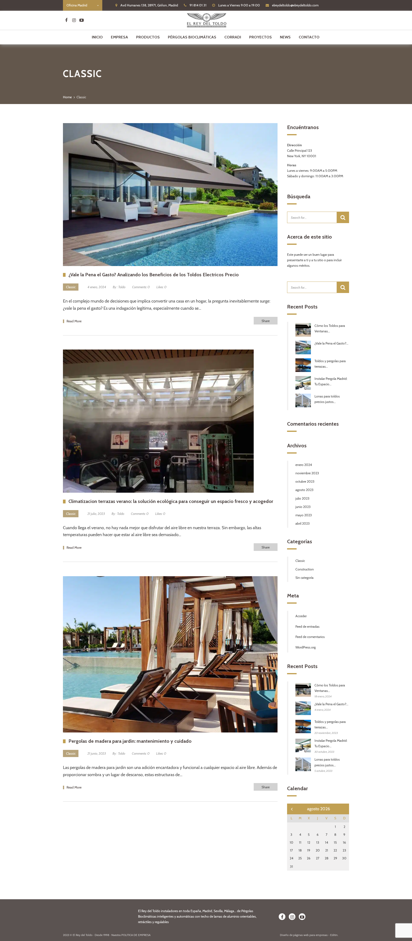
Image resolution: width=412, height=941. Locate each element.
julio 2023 (302, 498)
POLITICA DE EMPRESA (135, 935)
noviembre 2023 (307, 473)
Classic (71, 287)
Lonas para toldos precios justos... (327, 399)
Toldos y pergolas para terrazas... (330, 364)
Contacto (309, 37)
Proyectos (260, 37)
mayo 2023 (303, 515)
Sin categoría (304, 577)
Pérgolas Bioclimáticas (192, 37)
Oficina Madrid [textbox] (77, 5)
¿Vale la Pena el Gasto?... (331, 343)
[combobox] (83, 5)
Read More (74, 321)
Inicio (97, 37)
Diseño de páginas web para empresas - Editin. (309, 935)
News (285, 37)
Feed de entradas (307, 626)
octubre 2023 (304, 481)
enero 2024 (303, 465)
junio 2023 (303, 507)
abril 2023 (302, 523)
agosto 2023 (304, 490)
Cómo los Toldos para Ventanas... (329, 328)
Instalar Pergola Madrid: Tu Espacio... (330, 381)
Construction (304, 569)
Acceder (301, 616)
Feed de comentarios (310, 637)
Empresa (119, 37)
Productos (148, 37)
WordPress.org (305, 647)
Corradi (232, 37)
